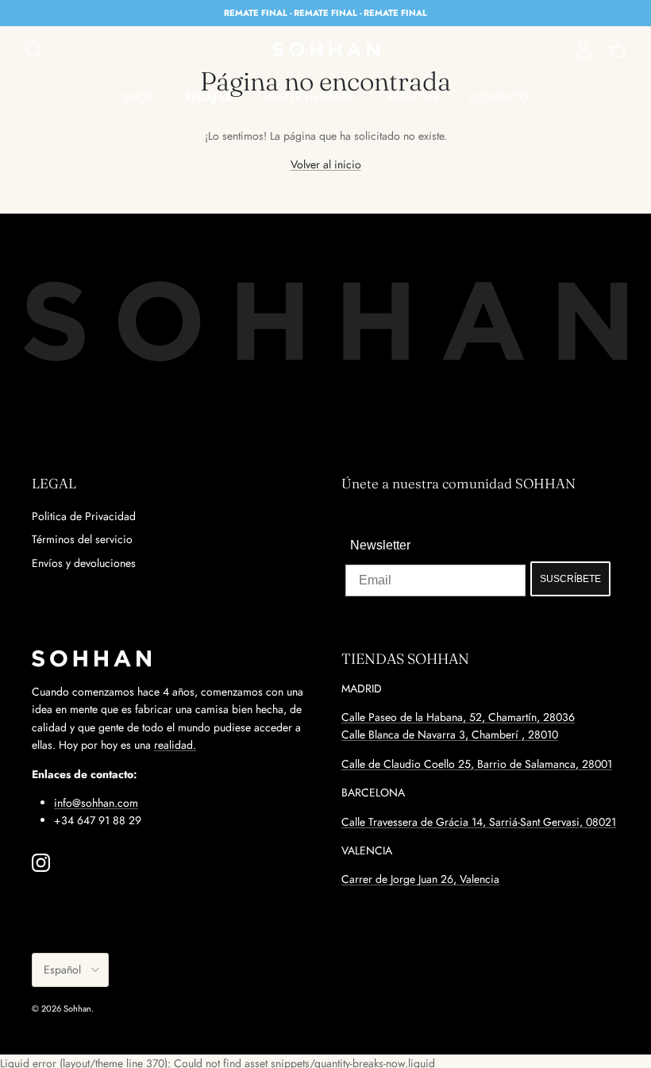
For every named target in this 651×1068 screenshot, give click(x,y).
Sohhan (77, 1008)
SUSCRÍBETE (570, 578)
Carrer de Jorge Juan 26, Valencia (420, 879)
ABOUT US (412, 97)
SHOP (137, 97)
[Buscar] (33, 50)
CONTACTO (499, 97)
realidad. (175, 745)
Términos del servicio (82, 539)
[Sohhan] (325, 50)
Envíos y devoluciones (84, 563)
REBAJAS (208, 97)
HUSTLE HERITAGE (309, 97)
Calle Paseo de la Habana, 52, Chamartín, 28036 (458, 717)
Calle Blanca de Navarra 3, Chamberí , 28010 (449, 734)
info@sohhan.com (96, 803)
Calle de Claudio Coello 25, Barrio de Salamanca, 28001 (476, 764)
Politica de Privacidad (84, 516)
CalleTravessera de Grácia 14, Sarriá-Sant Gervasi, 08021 (478, 822)
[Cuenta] (579, 50)
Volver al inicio (326, 164)
